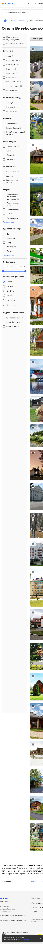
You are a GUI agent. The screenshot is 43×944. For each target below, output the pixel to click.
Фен (8, 234)
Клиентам (35, 898)
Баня (10, 151)
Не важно (10, 282)
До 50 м (10, 286)
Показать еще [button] (8, 222)
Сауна (10, 155)
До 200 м (10, 291)
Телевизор (11, 238)
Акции (34, 912)
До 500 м (10, 296)
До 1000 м (11, 300)
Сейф (9, 242)
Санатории (34, 881)
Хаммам (11, 159)
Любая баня (13, 147)
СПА (9, 214)
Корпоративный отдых (13, 204)
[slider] (3, 271)
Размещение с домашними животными (13, 196)
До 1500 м (11, 305)
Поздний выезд (14, 209)
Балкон (10, 251)
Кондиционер (12, 247)
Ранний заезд (13, 218)
